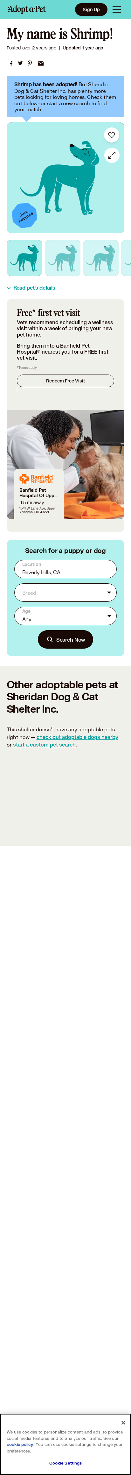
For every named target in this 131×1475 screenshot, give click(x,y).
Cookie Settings (65, 1463)
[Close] (123, 1423)
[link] (11, 63)
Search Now (70, 640)
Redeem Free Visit (65, 380)
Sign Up (91, 9)
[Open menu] (117, 9)
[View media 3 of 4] (101, 258)
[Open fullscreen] (112, 155)
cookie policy (20, 1444)
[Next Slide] (116, 177)
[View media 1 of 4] (24, 258)
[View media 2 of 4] (62, 258)
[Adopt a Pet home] (27, 9)
